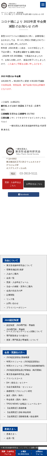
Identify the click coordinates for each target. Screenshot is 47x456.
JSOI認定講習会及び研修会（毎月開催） (24, 370)
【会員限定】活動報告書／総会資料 (22, 417)
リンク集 (10, 299)
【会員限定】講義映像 (16, 408)
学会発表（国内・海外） (17, 400)
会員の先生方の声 (14, 291)
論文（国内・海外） (15, 395)
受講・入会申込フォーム (17, 282)
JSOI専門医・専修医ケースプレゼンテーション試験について (24, 330)
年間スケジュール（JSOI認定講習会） (23, 362)
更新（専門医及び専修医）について (22, 340)
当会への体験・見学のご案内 (19, 287)
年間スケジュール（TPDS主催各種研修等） (26, 366)
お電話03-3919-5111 (23, 452)
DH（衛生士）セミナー (16, 383)
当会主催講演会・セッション (19, 387)
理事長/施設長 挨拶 (14, 270)
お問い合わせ (12, 303)
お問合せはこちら (34, 184)
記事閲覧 (10, 295)
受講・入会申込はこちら (13, 184)
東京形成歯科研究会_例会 (18, 374)
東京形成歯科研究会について (19, 265)
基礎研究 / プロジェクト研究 (19, 391)
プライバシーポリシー (16, 308)
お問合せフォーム (39, 452)
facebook (24, 194)
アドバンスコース (14, 379)
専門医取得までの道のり (17, 336)
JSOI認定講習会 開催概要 (17, 357)
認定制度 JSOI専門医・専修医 (20, 325)
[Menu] (43, 4)
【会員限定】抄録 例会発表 (18, 412)
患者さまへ (11, 434)
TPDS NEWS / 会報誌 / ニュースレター (24, 404)
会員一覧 (10, 278)
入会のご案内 (12, 274)
